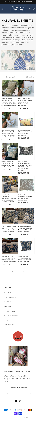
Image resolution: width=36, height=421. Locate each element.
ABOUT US (8, 293)
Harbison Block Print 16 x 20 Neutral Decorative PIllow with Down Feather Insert (25, 197)
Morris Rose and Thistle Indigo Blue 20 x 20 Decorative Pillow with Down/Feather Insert (9, 229)
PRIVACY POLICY (10, 311)
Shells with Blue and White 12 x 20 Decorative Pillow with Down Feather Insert (25, 132)
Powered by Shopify (24, 417)
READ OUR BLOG (10, 297)
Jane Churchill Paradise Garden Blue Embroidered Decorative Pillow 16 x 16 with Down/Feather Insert (9, 198)
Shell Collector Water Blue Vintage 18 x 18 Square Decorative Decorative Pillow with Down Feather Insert (8, 133)
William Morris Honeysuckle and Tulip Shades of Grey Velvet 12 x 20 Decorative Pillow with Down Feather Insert (25, 166)
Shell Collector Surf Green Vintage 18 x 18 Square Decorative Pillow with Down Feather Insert (25, 102)
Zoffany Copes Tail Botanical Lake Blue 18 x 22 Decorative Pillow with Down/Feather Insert (9, 259)
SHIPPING (7, 302)
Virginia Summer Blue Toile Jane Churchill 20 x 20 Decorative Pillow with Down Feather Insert (9, 164)
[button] (2, 8)
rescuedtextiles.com (15, 417)
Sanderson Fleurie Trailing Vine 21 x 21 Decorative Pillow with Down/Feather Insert (25, 259)
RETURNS (7, 306)
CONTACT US (9, 325)
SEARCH (7, 320)
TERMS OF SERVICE (11, 315)
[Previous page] (12, 272)
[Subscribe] (30, 393)
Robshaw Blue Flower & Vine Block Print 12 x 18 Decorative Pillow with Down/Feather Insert (25, 229)
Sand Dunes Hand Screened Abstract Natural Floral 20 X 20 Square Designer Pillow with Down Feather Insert (9, 102)
